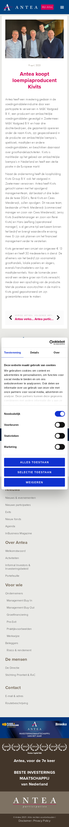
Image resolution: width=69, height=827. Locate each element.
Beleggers (11, 643)
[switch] (60, 425)
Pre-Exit (11, 622)
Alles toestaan (34, 462)
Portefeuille (12, 576)
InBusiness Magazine (18, 533)
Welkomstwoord (15, 551)
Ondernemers (14, 593)
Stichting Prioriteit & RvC (20, 675)
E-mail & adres (14, 696)
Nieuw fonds (13, 519)
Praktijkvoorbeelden (19, 629)
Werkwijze (13, 636)
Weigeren (34, 482)
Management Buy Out (20, 607)
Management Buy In (19, 600)
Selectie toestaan (35, 472)
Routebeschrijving (16, 703)
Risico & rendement (19, 650)
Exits (8, 512)
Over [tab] (57, 352)
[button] (62, 7)
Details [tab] (34, 352)
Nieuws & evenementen (20, 498)
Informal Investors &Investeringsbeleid (17, 567)
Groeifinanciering (17, 615)
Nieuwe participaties (18, 505)
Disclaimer (25, 821)
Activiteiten (12, 558)
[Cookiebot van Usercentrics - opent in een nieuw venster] (49, 342)
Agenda (10, 526)
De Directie (12, 668)
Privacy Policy (41, 821)
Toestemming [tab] (12, 352)
